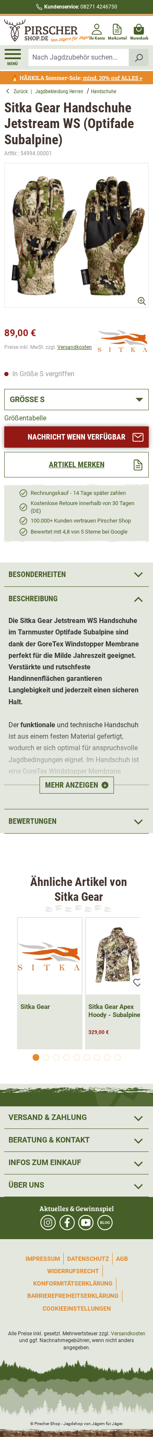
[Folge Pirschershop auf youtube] (86, 1222)
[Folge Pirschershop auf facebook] (67, 1222)
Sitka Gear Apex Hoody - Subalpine (114, 1011)
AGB (122, 1258)
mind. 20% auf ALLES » (112, 78)
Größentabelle (25, 418)
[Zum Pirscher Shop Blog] (105, 1222)
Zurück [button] (22, 91)
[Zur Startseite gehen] (39, 30)
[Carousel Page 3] (56, 1057)
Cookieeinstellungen (76, 1308)
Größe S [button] (27, 399)
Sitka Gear (35, 1007)
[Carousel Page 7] (97, 1057)
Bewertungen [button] (32, 821)
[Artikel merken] (137, 982)
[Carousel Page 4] (66, 1057)
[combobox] (79, 57)
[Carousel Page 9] (117, 1057)
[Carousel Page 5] (76, 1057)
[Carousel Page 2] (45, 1057)
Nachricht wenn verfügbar (76, 436)
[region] (76, 243)
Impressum (43, 1258)
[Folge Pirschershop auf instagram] (48, 1222)
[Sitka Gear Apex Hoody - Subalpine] (118, 956)
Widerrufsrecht (73, 1271)
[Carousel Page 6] (86, 1057)
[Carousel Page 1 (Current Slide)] (35, 1057)
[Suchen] (139, 57)
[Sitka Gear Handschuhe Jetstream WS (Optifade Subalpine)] (76, 235)
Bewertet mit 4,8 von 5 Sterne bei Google (79, 532)
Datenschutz (88, 1258)
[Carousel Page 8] (107, 1057)
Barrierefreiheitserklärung (73, 1295)
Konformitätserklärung (73, 1283)
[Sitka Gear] (123, 340)
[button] (76, 598)
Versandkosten (74, 347)
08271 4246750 (80, 7)
